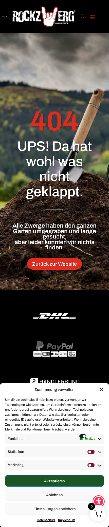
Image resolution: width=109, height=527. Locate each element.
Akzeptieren (54, 481)
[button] (101, 389)
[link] (44, 16)
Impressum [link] (66, 520)
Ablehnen (54, 495)
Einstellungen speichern (54, 509)
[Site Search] (82, 16)
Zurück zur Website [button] (54, 264)
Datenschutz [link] (46, 520)
